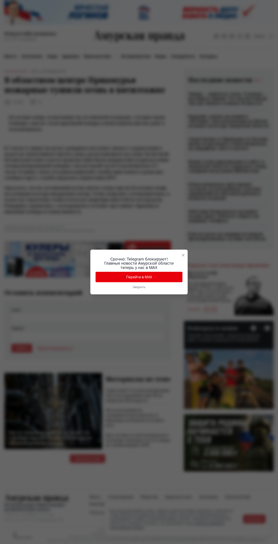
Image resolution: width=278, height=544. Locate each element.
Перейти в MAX (139, 277)
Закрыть (139, 287)
